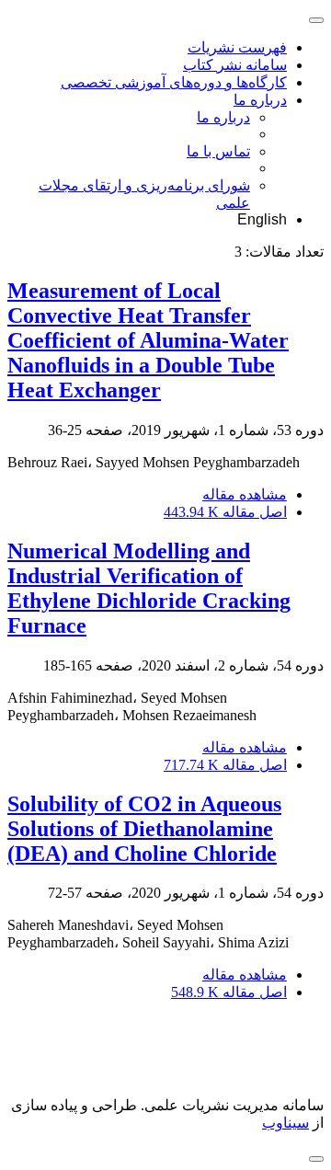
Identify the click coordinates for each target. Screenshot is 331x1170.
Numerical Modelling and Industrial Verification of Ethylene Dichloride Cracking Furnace (149, 588)
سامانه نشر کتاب (235, 65)
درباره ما (260, 100)
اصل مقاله (225, 512)
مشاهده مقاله (244, 494)
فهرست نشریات (237, 47)
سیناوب (285, 1122)
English (262, 219)
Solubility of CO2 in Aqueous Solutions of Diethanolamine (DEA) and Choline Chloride (144, 829)
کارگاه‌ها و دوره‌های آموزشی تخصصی (174, 82)
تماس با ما (218, 151)
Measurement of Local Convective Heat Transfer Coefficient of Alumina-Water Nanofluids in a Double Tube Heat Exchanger (148, 340)
